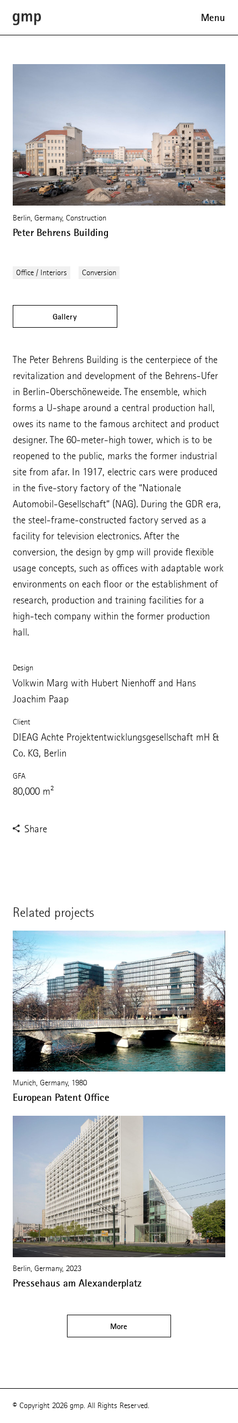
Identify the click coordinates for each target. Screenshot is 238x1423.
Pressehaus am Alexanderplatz (77, 1283)
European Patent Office (61, 1097)
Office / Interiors (41, 272)
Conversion (99, 272)
